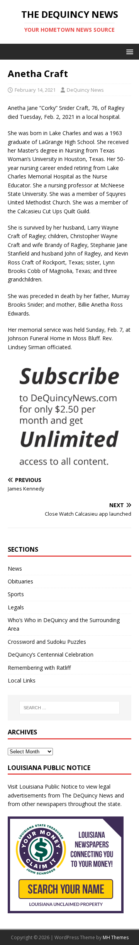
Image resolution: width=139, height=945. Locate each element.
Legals (16, 607)
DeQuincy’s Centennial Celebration (50, 654)
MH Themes (116, 937)
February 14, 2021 (35, 89)
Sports (16, 594)
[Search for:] (69, 707)
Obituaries (20, 581)
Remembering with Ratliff (39, 667)
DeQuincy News (85, 89)
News (15, 568)
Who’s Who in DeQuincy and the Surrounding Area (64, 624)
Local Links (22, 680)
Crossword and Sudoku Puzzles (47, 641)
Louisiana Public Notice (48, 786)
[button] (128, 51)
